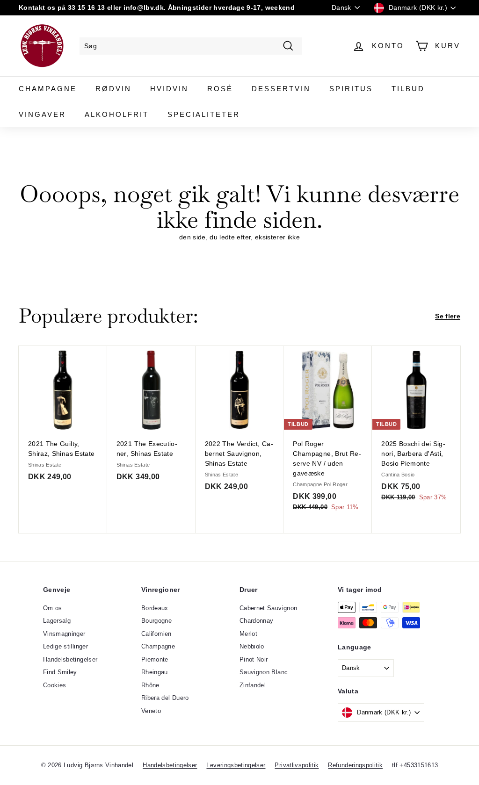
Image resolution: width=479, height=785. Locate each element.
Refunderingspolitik (355, 765)
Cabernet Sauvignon (268, 608)
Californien (156, 633)
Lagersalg (57, 620)
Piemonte (154, 659)
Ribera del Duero (165, 697)
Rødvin (113, 89)
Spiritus (351, 89)
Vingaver (42, 114)
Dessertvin (281, 89)
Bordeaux (154, 608)
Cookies (54, 685)
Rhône (150, 685)
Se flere (447, 316)
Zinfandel (253, 685)
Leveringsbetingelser (235, 765)
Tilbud (408, 89)
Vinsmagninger (64, 633)
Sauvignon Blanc (264, 672)
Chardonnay (257, 620)
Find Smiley (60, 672)
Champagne (48, 89)
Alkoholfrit (117, 114)
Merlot (248, 633)
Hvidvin (169, 89)
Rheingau (154, 672)
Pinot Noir (254, 659)
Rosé (220, 89)
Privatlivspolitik (297, 765)
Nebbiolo (252, 646)
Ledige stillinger (65, 646)
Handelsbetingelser (70, 659)
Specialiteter (203, 114)
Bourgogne (156, 620)
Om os (52, 608)
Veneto (151, 710)
